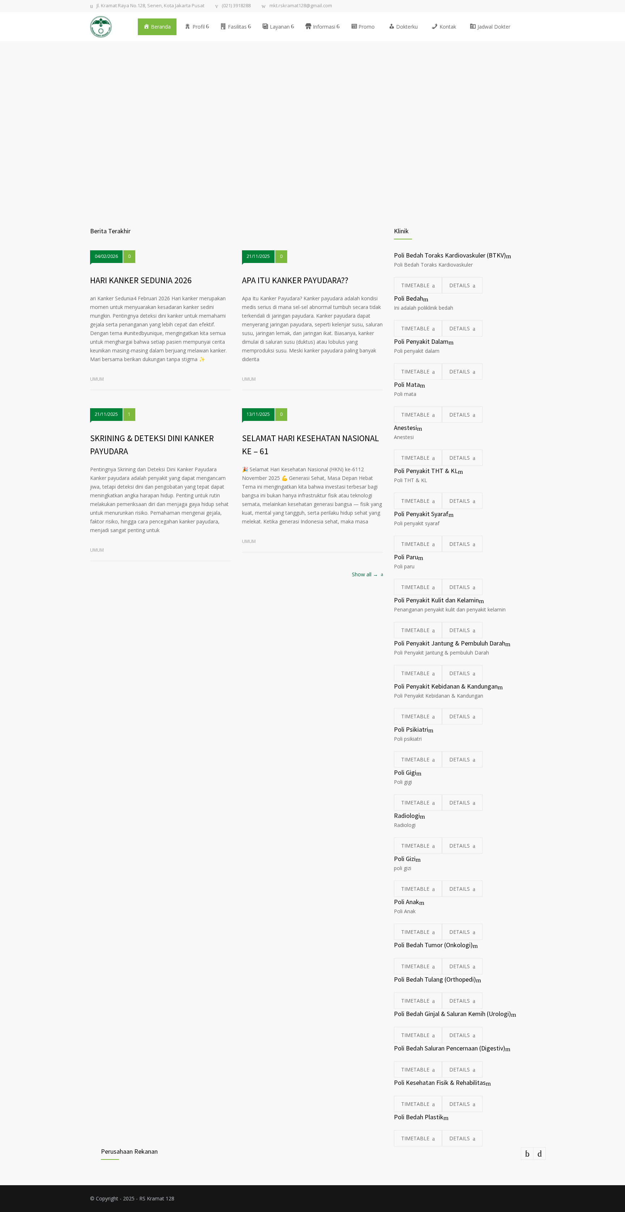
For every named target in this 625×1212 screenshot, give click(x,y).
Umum (97, 379)
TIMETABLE (415, 285)
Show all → (365, 575)
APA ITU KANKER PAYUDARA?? (295, 280)
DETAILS (459, 285)
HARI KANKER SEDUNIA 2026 (141, 280)
